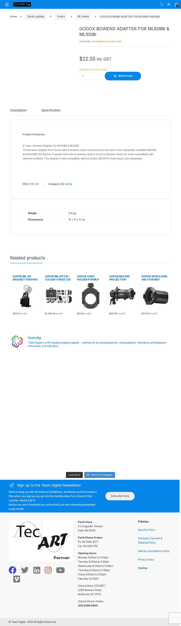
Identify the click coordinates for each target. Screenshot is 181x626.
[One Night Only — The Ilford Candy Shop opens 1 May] (151, 458)
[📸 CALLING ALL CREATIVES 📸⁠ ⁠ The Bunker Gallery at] (70, 458)
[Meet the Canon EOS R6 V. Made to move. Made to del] (29, 434)
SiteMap (143, 568)
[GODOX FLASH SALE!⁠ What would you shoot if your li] (151, 387)
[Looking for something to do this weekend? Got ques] (29, 411)
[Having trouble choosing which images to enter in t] (29, 364)
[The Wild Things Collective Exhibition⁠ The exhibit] (151, 411)
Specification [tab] (51, 110)
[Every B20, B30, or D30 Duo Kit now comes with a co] (29, 387)
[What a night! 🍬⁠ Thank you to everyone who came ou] (70, 434)
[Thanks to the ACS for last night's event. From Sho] (151, 364)
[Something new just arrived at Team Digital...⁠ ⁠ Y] (110, 387)
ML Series (83, 16)
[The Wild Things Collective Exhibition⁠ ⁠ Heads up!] (70, 387)
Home (13, 16)
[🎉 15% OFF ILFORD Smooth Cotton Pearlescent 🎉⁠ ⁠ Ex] (70, 411)
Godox (61, 16)
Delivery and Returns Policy (154, 551)
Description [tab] (18, 110)
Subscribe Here (120, 495)
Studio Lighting (35, 16)
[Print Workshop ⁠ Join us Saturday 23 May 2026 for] (110, 434)
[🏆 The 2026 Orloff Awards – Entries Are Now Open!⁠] (70, 364)
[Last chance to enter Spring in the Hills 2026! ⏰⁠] (110, 364)
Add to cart (125, 75)
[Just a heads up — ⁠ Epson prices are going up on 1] (110, 411)
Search (162, 4)
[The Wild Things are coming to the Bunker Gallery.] (151, 434)
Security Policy (146, 529)
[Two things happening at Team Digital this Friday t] (29, 458)
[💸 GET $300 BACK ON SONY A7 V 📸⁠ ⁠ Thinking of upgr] (110, 458)
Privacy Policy (146, 559)
